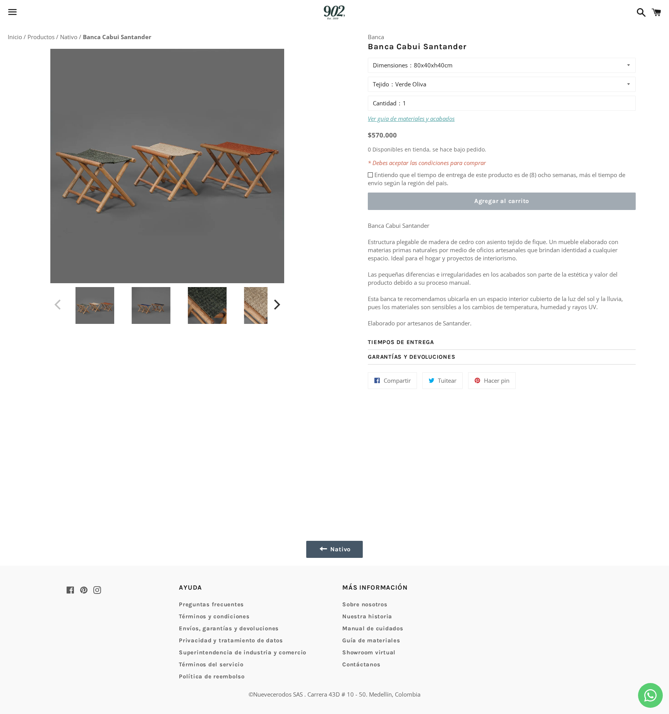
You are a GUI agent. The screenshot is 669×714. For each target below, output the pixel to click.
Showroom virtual (369, 652)
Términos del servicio (211, 664)
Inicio (16, 37)
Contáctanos (361, 664)
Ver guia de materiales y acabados (411, 118)
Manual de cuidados (372, 628)
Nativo (69, 37)
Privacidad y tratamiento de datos (231, 640)
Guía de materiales (371, 640)
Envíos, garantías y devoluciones (229, 628)
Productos (41, 37)
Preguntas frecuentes (211, 604)
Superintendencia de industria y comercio (242, 652)
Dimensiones (390, 65)
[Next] (276, 304)
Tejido (381, 84)
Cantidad (384, 103)
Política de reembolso (212, 676)
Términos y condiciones (214, 616)
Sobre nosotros (365, 604)
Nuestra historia (367, 616)
